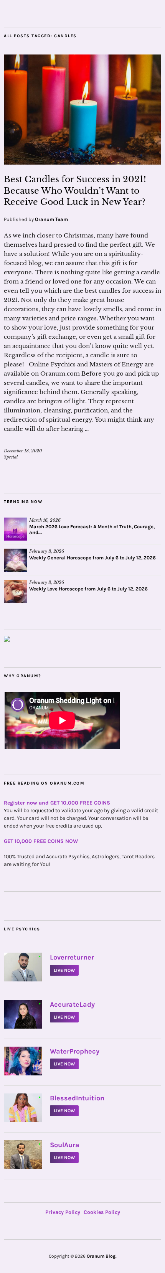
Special (11, 457)
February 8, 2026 (46, 551)
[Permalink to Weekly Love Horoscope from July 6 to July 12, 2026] (15, 591)
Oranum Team (51, 219)
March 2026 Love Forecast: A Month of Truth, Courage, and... (92, 529)
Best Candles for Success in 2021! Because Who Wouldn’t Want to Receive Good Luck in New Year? (75, 190)
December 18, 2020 (23, 450)
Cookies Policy (102, 1212)
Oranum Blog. (102, 1256)
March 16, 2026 (45, 520)
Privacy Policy (62, 1212)
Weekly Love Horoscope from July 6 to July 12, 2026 (88, 589)
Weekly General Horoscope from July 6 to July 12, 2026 (92, 558)
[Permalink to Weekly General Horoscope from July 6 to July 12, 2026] (15, 560)
